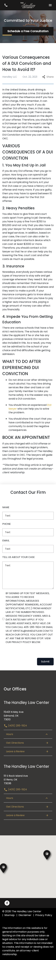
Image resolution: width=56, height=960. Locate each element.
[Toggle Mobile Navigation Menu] (50, 5)
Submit (45, 661)
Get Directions (15, 743)
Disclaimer (25, 915)
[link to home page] (28, 5)
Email (5, 540)
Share (50, 77)
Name (5, 507)
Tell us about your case (18, 557)
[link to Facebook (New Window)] (7, 903)
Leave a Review (15, 751)
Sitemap (9, 915)
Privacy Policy (43, 915)
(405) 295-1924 (17, 725)
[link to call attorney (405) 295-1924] (5, 5)
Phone (6, 524)
